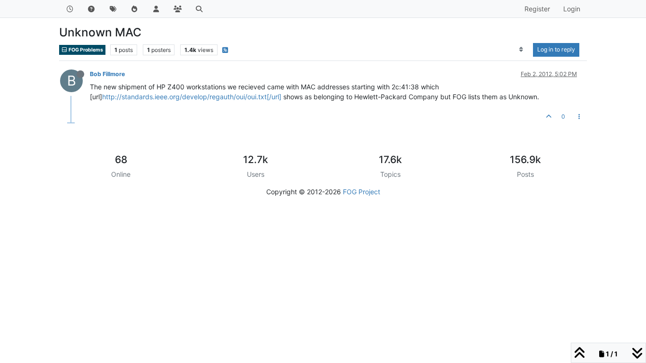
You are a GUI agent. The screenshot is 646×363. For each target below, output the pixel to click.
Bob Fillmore (107, 74)
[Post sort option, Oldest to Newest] (521, 49)
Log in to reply (556, 49)
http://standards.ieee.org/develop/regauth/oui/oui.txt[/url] (191, 97)
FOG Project (361, 192)
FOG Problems (85, 50)
